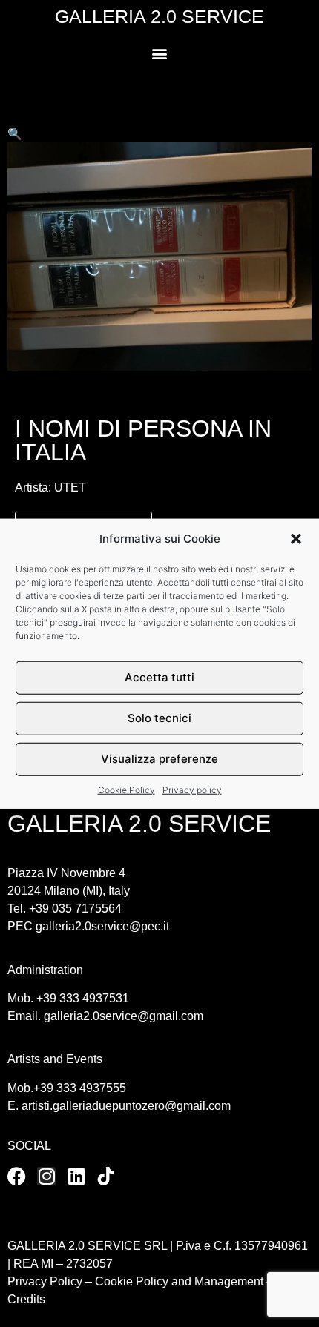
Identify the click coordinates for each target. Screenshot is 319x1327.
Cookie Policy (126, 789)
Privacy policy (192, 789)
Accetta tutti (159, 677)
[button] (296, 539)
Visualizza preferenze (159, 759)
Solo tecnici (159, 718)
